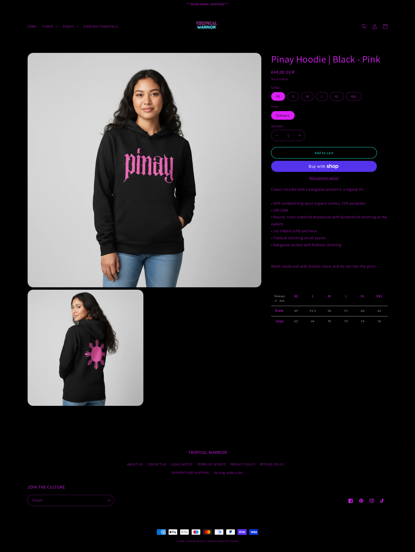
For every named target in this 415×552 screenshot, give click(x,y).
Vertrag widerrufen (228, 472)
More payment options (324, 178)
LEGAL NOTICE (182, 464)
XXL (354, 96)
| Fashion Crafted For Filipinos (221, 541)
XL (337, 96)
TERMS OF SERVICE (211, 464)
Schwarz (283, 115)
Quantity (277, 126)
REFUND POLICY (272, 464)
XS (278, 96)
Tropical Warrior (195, 541)
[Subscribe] (108, 500)
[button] (49, 26)
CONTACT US (156, 464)
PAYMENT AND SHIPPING (190, 472)
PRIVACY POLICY (242, 464)
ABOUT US (135, 464)
